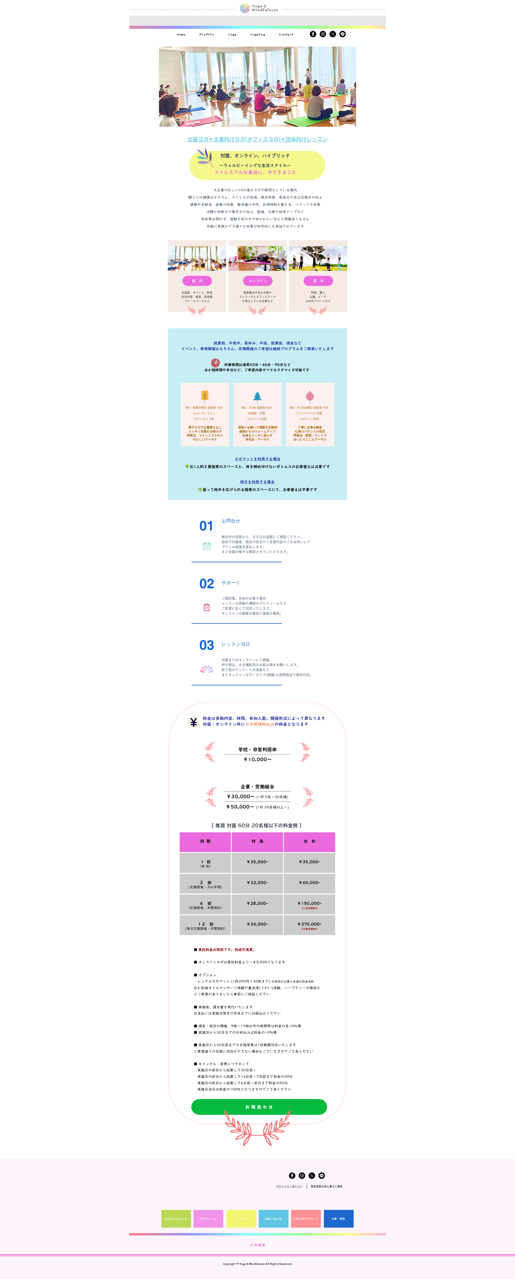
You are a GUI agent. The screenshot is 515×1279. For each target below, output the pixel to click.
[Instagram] (323, 34)
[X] (333, 34)
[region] (197, 276)
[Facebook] (313, 34)
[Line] (342, 34)
